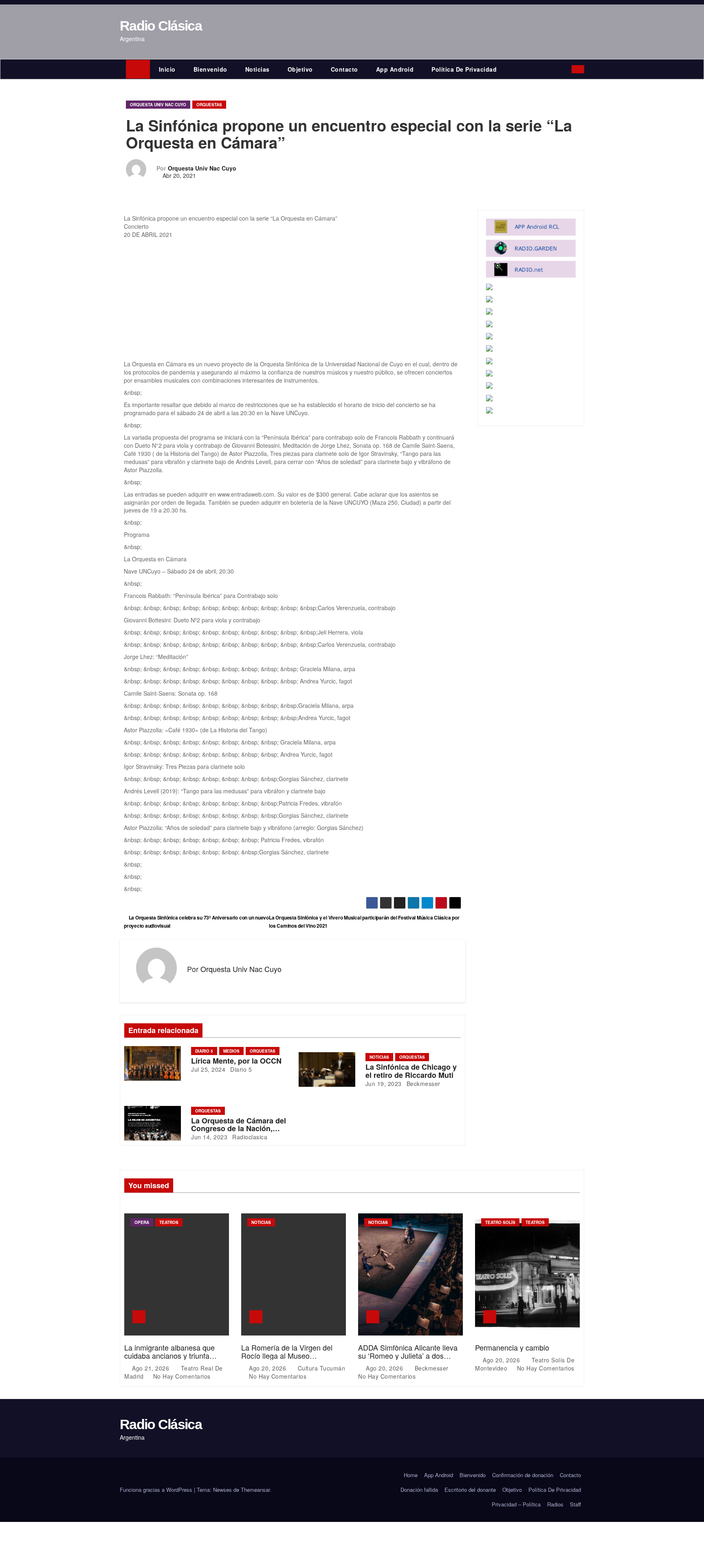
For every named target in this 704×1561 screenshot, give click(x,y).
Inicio (167, 69)
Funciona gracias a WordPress (157, 1489)
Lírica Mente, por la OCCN (236, 1060)
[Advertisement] (292, 300)
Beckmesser (422, 1083)
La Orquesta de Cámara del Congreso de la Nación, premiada (238, 1128)
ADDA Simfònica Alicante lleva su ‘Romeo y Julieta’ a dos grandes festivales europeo (408, 1355)
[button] (567, 69)
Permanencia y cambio (512, 1347)
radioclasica (249, 1137)
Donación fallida (419, 1489)
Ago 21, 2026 (151, 1368)
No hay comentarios (182, 1376)
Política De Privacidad (464, 69)
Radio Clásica (161, 25)
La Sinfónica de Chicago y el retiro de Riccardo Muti (411, 1071)
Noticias (257, 69)
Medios (231, 1051)
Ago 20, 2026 (268, 1368)
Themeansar (255, 1489)
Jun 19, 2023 (383, 1083)
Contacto (344, 69)
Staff (575, 1504)
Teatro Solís (500, 1222)
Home (411, 1475)
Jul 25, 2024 (208, 1069)
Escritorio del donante (470, 1489)
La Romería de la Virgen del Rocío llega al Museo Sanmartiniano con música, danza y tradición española (286, 1359)
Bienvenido (210, 69)
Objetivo (300, 69)
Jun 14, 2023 (209, 1137)
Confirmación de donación (522, 1475)
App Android (395, 69)
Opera (141, 1222)
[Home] (138, 69)
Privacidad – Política (516, 1504)
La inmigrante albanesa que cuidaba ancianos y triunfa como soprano (169, 1355)
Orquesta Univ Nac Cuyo (158, 104)
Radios (555, 1504)
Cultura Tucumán (320, 1368)
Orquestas (209, 104)
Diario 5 (204, 1051)
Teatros (168, 1222)
